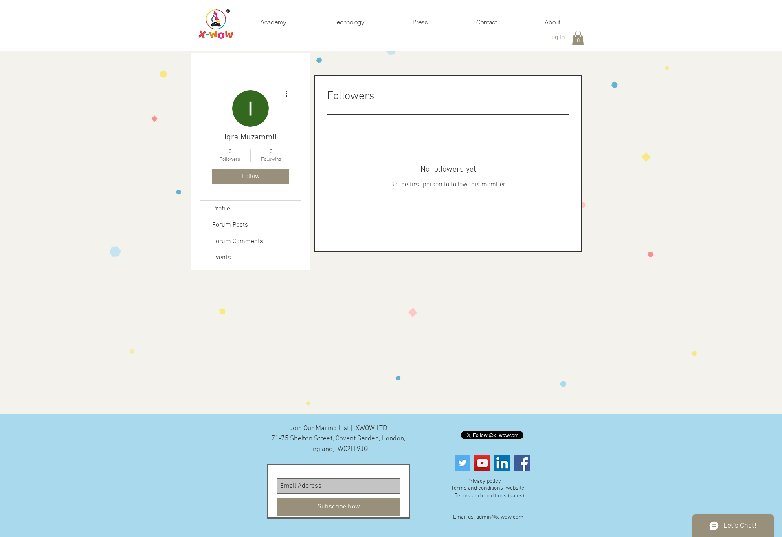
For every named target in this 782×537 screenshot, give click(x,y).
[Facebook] (522, 463)
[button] (578, 38)
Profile (221, 209)
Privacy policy (484, 481)
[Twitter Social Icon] (462, 463)
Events (221, 258)
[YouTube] (482, 463)
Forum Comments (237, 241)
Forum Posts (230, 225)
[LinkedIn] (502, 463)
